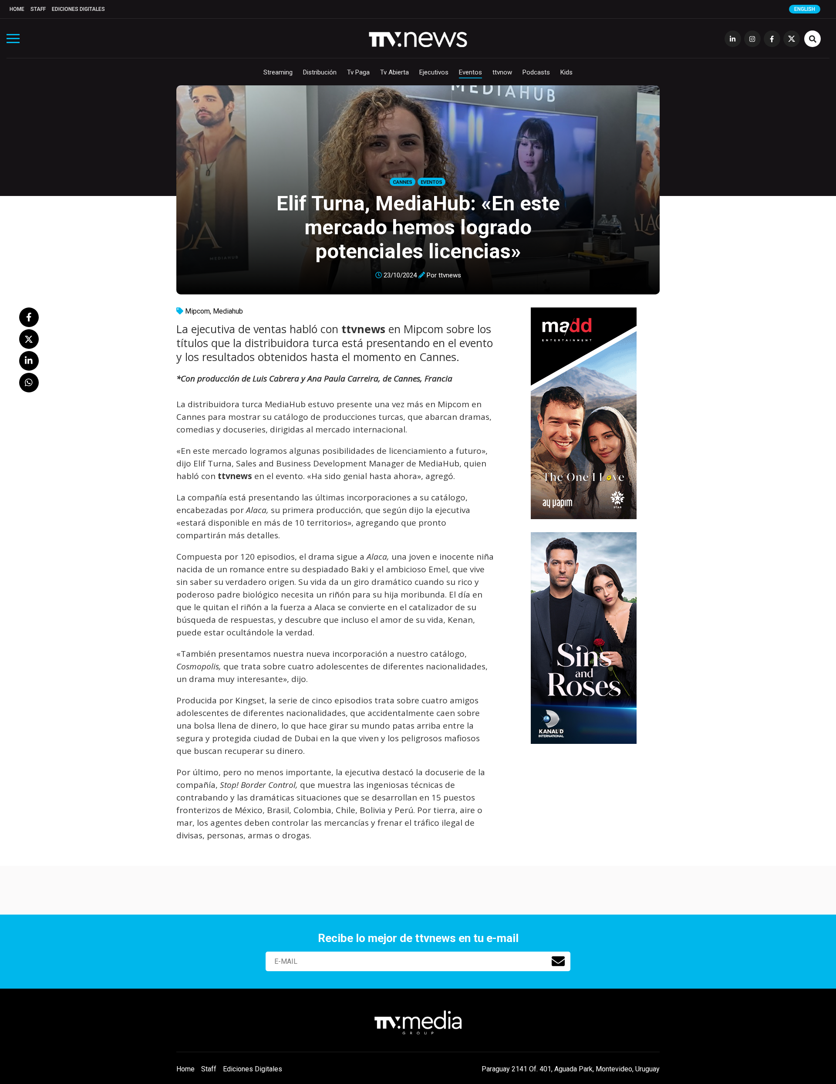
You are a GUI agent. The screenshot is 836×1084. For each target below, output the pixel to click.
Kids (566, 72)
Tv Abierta (394, 72)
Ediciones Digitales (78, 9)
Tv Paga (358, 72)
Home (17, 9)
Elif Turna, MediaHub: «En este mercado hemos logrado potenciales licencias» (418, 227)
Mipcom (197, 311)
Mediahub (228, 311)
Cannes (402, 182)
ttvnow (502, 72)
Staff (38, 9)
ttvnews (449, 275)
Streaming (278, 72)
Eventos (470, 72)
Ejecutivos (433, 72)
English (804, 9)
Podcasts (536, 72)
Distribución (320, 72)
